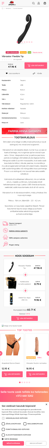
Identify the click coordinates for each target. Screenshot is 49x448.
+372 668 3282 (24, 395)
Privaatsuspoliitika (34, 414)
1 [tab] (17, 42)
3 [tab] (22, 42)
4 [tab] (24, 42)
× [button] (46, 404)
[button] (24, 439)
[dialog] (24, 425)
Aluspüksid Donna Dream (11, 363)
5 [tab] (27, 42)
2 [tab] (20, 42)
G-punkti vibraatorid (17, 8)
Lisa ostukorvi (13, 374)
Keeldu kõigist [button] (36, 443)
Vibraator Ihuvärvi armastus (36, 363)
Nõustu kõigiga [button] (13, 443)
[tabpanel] (24, 28)
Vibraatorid (8, 8)
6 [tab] (29, 42)
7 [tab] (31, 42)
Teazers (23, 80)
